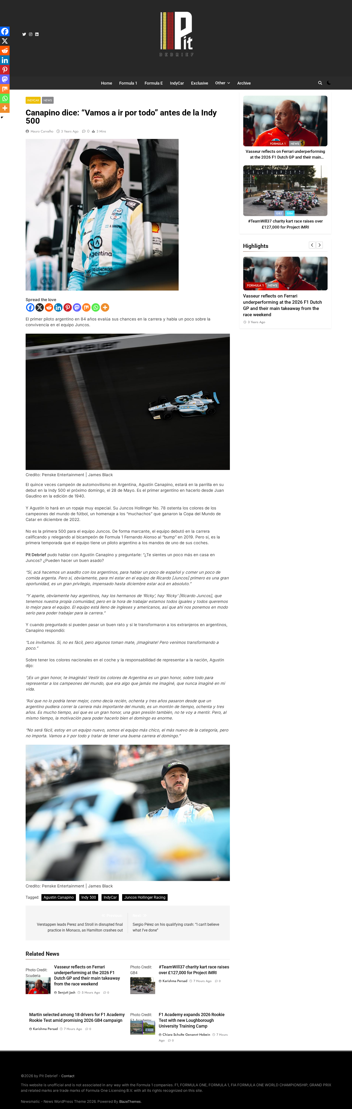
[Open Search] (320, 83)
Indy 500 (88, 897)
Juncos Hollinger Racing (144, 897)
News (48, 100)
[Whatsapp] (95, 307)
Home (106, 83)
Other (220, 82)
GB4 (290, 213)
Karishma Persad (175, 980)
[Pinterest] (67, 307)
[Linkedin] (58, 307)
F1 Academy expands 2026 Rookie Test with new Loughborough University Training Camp (192, 1020)
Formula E (154, 83)
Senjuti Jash (66, 992)
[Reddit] (49, 307)
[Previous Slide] (312, 245)
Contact (67, 1076)
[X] (39, 307)
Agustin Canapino (59, 897)
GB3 (279, 213)
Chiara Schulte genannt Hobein (186, 1034)
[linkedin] (37, 34)
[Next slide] (319, 245)
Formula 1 (128, 83)
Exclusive (199, 83)
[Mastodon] (77, 307)
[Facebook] (30, 307)
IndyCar (177, 83)
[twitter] (24, 34)
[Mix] (86, 307)
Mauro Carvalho (42, 131)
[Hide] (2, 117)
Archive (244, 83)
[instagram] (31, 34)
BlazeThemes (130, 1101)
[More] (105, 307)
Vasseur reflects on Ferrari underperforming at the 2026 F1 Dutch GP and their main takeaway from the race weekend (285, 157)
